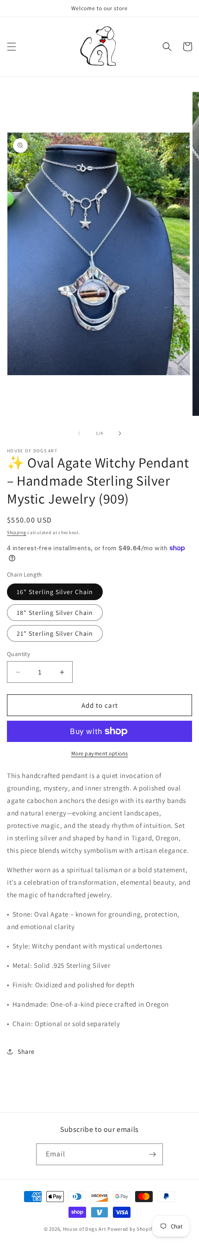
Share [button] (26, 1051)
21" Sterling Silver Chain (55, 633)
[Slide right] (120, 433)
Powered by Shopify (131, 1229)
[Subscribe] (152, 1154)
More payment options (99, 753)
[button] (11, 46)
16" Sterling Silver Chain (55, 592)
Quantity (18, 654)
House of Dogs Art (84, 1229)
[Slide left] (79, 433)
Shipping (16, 532)
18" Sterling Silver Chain (55, 612)
